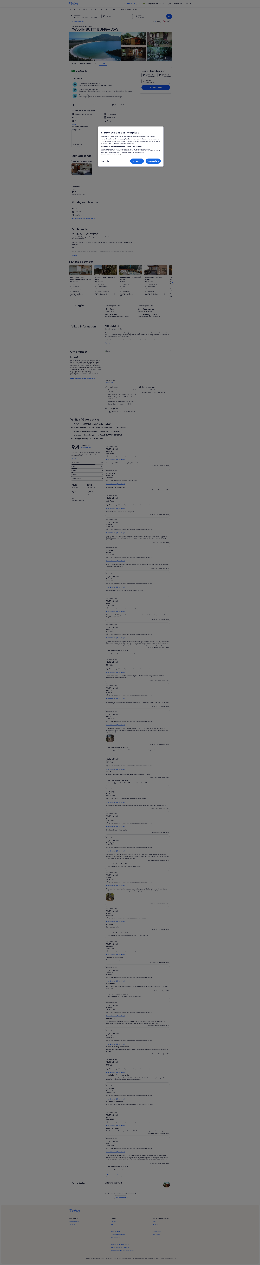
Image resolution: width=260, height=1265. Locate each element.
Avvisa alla (137, 161)
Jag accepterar (153, 161)
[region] (131, 146)
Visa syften (105, 161)
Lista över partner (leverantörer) (111, 154)
